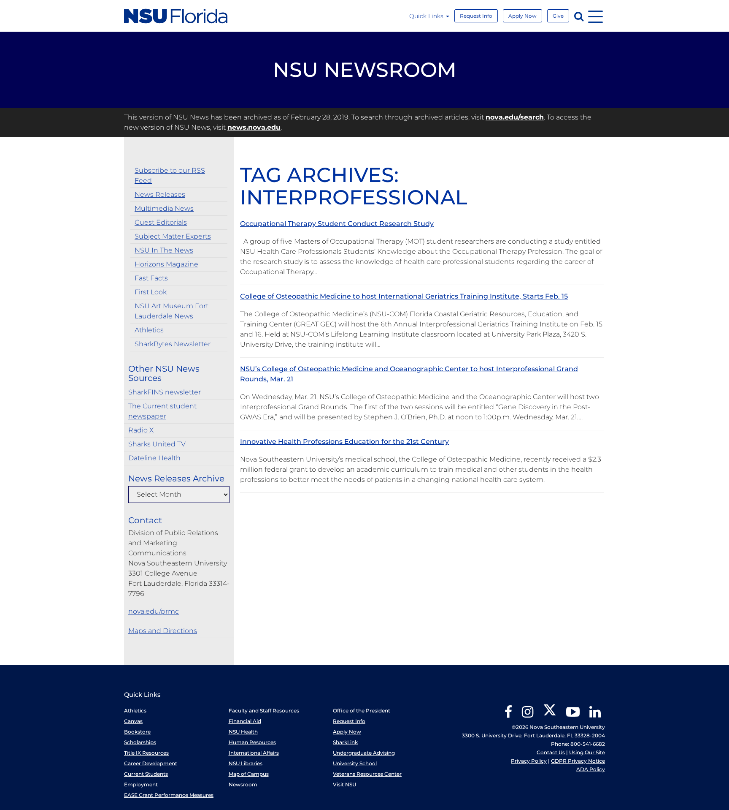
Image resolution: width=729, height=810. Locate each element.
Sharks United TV (157, 444)
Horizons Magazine (166, 264)
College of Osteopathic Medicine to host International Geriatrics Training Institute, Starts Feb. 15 (404, 296)
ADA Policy (590, 769)
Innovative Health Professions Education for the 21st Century (344, 442)
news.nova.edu (254, 127)
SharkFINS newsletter (164, 392)
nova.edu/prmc (153, 611)
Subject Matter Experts (173, 236)
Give (558, 16)
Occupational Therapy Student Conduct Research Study (337, 224)
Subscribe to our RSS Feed (170, 175)
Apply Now (522, 16)
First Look (151, 292)
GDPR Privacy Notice (578, 761)
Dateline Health (154, 458)
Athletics (149, 330)
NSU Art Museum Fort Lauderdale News (171, 311)
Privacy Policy (529, 761)
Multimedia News (164, 208)
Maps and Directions (162, 631)
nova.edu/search (515, 117)
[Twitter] (549, 715)
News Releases (160, 194)
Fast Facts (151, 278)
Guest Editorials (161, 222)
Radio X (141, 430)
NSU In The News (164, 250)
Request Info (476, 16)
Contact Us (551, 752)
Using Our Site (587, 752)
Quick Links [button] (427, 16)
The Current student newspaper (162, 411)
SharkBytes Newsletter (173, 344)
